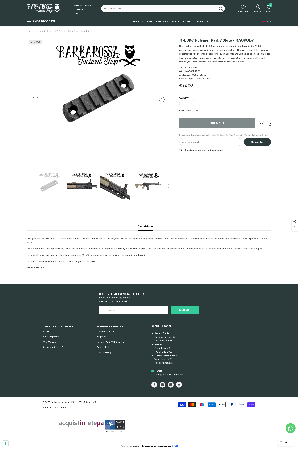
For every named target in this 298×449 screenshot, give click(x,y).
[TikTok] (171, 385)
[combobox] (159, 8)
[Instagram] (162, 385)
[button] (35, 99)
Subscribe (257, 142)
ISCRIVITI (184, 310)
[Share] (268, 124)
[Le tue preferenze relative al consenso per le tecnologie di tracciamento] (5, 444)
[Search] (163, 8)
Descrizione (145, 226)
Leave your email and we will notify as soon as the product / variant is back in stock (223, 135)
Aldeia (63, 407)
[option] (98, 99)
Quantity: (184, 97)
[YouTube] (179, 385)
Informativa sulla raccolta (129, 446)
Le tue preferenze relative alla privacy (156, 446)
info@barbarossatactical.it (170, 374)
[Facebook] (154, 385)
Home (30, 31)
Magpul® (193, 67)
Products (41, 31)
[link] (261, 124)
